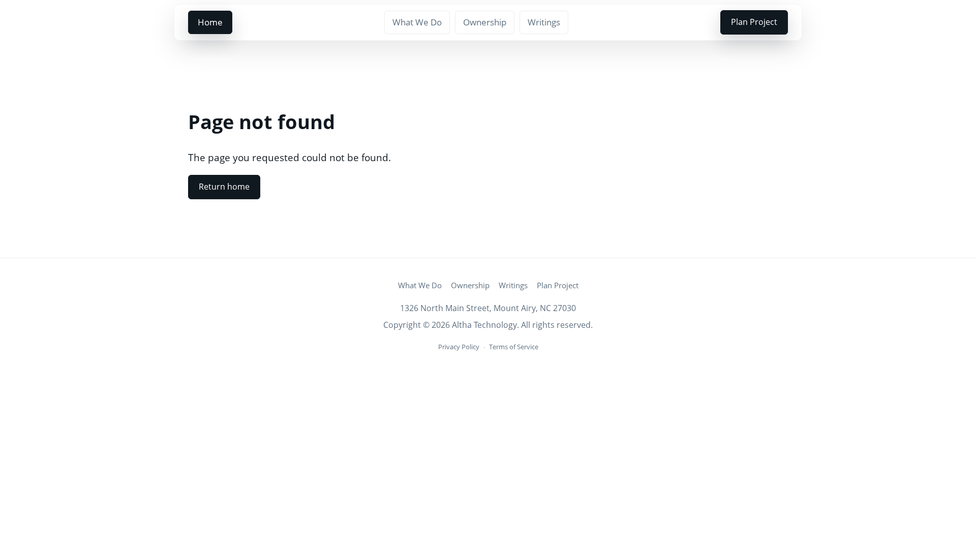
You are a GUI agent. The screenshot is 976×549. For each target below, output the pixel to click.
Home (210, 22)
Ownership (484, 22)
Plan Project (754, 21)
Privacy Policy (458, 346)
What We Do (417, 22)
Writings (544, 22)
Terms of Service (513, 346)
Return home (224, 186)
